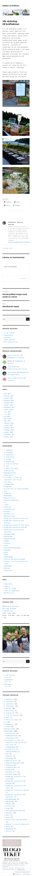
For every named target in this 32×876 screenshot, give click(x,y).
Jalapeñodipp (8, 335)
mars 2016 (7, 421)
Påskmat (6, 541)
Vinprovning (8, 570)
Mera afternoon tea (10, 342)
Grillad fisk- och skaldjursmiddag (16, 488)
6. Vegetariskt (9, 461)
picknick (7, 543)
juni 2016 (7, 414)
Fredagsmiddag (9, 484)
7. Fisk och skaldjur (11, 463)
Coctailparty (8, 475)
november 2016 (9, 402)
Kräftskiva (7, 507)
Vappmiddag (7, 566)
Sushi (6, 552)
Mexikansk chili (9, 513)
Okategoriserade (9, 538)
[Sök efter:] (14, 319)
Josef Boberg (12, 366)
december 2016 (9, 400)
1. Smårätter (8, 450)
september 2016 (9, 407)
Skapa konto (8, 584)
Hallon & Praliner (10, 6)
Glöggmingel (8, 486)
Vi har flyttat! (9, 333)
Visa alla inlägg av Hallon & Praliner (18, 241)
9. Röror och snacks (11, 468)
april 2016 (7, 418)
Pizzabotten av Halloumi (16, 357)
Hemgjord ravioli (10, 498)
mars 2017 (7, 393)
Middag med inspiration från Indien (16, 525)
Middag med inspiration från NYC (15, 527)
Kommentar (23, 278)
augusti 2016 (8, 409)
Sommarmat (7, 550)
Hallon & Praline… (14, 355)
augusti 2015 (8, 436)
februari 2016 (9, 423)
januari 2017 (8, 398)
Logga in (7, 586)
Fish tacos (7, 482)
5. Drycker (7, 459)
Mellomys (7, 511)
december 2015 (9, 427)
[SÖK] (28, 319)
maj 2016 (7, 416)
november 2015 (9, 430)
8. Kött (6, 466)
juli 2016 (7, 412)
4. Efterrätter (9, 457)
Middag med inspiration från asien (16, 518)
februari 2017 (9, 396)
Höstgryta (7, 493)
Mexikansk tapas (9, 516)
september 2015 (9, 434)
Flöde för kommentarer (12, 590)
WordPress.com (9, 593)
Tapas (6, 554)
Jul (5, 502)
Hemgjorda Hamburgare (11, 500)
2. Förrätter (8, 452)
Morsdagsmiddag (9, 534)
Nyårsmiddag (8, 536)
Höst (5, 491)
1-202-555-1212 (7, 611)
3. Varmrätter (9, 454)
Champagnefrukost (10, 473)
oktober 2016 (8, 405)
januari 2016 (8, 425)
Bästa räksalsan (9, 339)
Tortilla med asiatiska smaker (15, 559)
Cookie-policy (21, 869)
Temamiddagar (8, 557)
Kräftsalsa (7, 337)
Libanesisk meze (9, 509)
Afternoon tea (9, 470)
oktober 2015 (8, 432)
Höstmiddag (7, 495)
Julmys (6, 504)
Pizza (6, 545)
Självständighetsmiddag (12, 547)
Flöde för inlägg (10, 588)
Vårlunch (7, 568)
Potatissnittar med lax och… (17, 369)
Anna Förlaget (12, 378)
